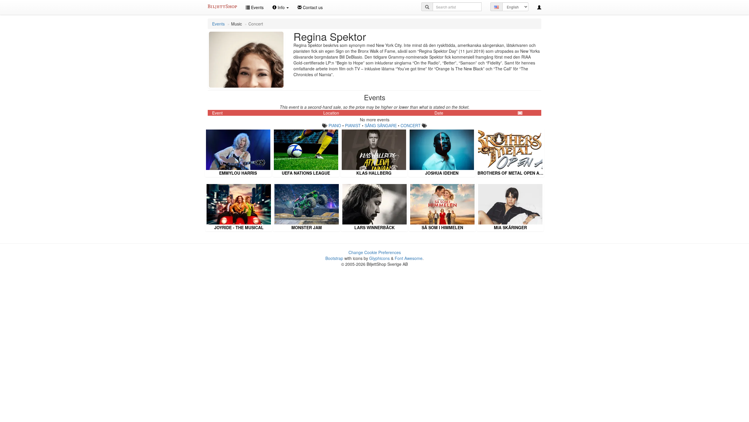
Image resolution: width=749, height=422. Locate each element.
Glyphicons (379, 258)
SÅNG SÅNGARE (381, 125)
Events (257, 7)
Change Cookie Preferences (374, 252)
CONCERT (411, 125)
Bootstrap (334, 258)
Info (281, 7)
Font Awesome (408, 258)
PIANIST (353, 125)
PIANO (335, 125)
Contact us (312, 7)
